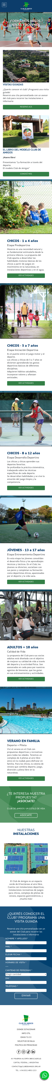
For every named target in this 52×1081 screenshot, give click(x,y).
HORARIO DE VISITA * (15, 963)
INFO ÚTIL (26, 1033)
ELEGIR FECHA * (13, 955)
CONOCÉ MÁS (26, 174)
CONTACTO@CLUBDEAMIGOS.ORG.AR (26, 1066)
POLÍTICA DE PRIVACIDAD (26, 1045)
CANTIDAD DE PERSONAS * (18, 970)
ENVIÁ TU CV (26, 1037)
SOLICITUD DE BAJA (26, 1041)
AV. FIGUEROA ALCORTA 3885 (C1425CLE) (26, 1059)
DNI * (7, 978)
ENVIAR (26, 996)
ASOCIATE (26, 815)
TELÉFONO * (11, 986)
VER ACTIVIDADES (26, 275)
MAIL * (8, 947)
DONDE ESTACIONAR (26, 1030)
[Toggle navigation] (4, 4)
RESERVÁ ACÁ (26, 107)
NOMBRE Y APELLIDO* (16, 939)
